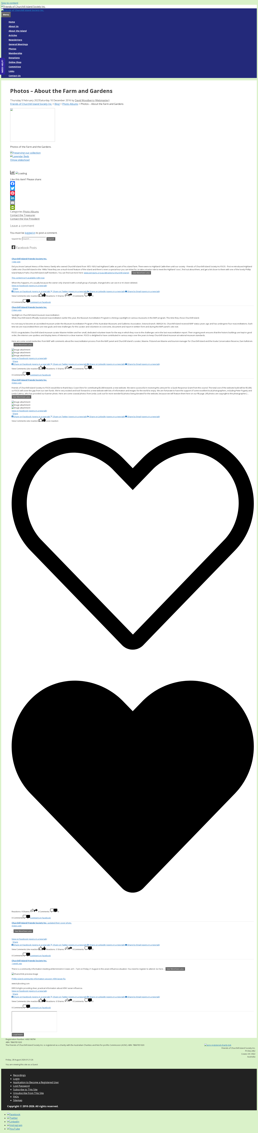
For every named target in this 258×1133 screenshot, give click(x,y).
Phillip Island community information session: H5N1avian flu (39, 978)
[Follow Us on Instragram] (14, 1125)
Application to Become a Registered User (36, 1082)
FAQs (16, 1096)
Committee (15, 66)
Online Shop (15, 62)
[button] (133, 295)
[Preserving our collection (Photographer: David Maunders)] (25, 152)
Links (11, 71)
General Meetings (18, 44)
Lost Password (21, 1086)
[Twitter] (130, 188)
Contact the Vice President (25, 218)
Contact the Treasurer (22, 215)
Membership (15, 53)
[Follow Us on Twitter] (12, 1118)
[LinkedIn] (130, 198)
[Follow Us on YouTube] (13, 1128)
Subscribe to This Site (25, 1089)
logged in (30, 232)
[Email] (130, 202)
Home (12, 21)
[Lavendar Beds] (19, 156)
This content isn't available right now (28, 277)
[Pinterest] (130, 193)
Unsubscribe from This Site (28, 1093)
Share (15, 288)
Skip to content (9, 3)
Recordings (19, 1075)
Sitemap (17, 1100)
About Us (14, 26)
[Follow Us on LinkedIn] (13, 1121)
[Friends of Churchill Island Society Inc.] (22, 10)
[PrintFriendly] (130, 207)
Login (16, 1078)
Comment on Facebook (40, 302)
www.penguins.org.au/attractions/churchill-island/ (106, 272)
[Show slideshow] (20, 160)
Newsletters (15, 39)
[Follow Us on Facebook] (13, 1114)
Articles (13, 35)
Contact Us (15, 75)
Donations (14, 57)
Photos (12, 48)
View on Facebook (29, 285)
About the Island (18, 30)
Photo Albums (31, 211)
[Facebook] (130, 183)
